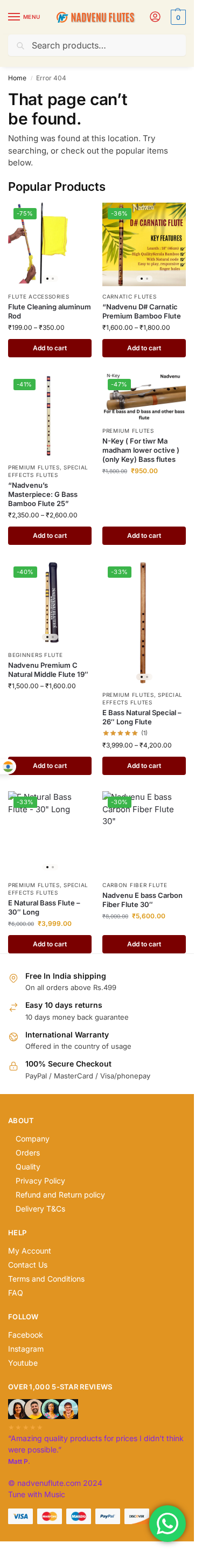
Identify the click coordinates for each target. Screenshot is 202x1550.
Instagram (26, 1348)
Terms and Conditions (46, 1278)
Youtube (23, 1362)
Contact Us (27, 1264)
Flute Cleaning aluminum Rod (49, 311)
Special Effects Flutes (48, 471)
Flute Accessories (38, 296)
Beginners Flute (35, 655)
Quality (28, 1166)
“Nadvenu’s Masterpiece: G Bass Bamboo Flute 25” (43, 494)
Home (17, 78)
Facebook (25, 1334)
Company (33, 1138)
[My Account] (155, 17)
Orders (28, 1152)
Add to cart (50, 348)
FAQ (15, 1292)
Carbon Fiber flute (135, 885)
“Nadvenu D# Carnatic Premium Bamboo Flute (141, 311)
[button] (177, 17)
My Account (29, 1250)
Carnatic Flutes (129, 296)
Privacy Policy (40, 1180)
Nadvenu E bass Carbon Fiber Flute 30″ (142, 900)
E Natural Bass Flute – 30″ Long (44, 907)
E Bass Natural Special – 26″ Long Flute (142, 717)
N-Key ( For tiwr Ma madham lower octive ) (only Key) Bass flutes (140, 450)
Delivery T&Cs (40, 1208)
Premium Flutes (34, 467)
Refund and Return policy (60, 1194)
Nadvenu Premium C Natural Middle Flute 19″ (48, 670)
